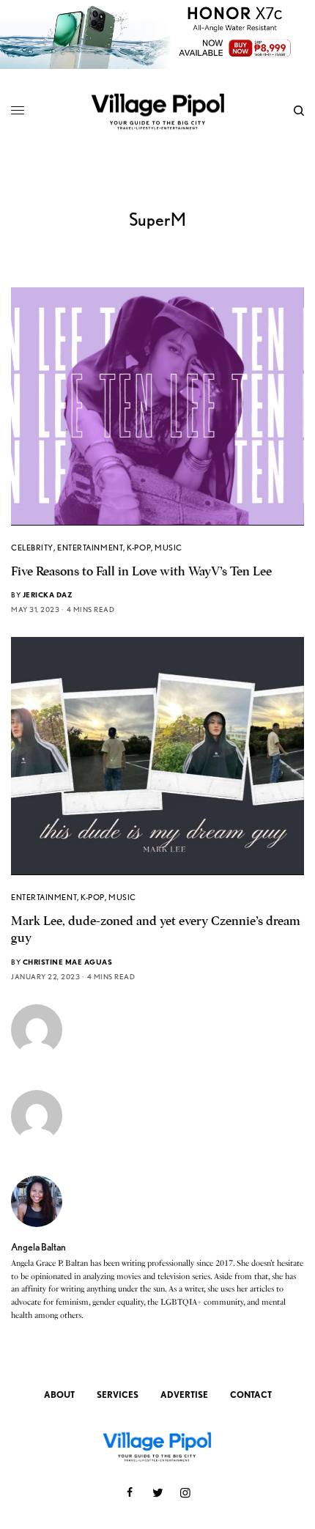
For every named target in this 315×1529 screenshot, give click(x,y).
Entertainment (90, 547)
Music (168, 547)
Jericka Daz (48, 594)
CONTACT (251, 1394)
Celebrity (32, 547)
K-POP (139, 547)
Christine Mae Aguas (68, 961)
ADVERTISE (184, 1394)
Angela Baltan (38, 1247)
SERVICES (117, 1394)
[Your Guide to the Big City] (157, 111)
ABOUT (59, 1394)
